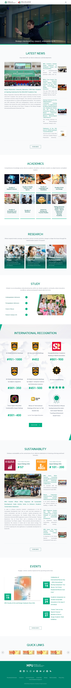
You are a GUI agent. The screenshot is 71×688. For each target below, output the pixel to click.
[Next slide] (68, 652)
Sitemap (45, 677)
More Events (35, 628)
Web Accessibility (53, 677)
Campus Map (39, 677)
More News (35, 146)
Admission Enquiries (30, 677)
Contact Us (21, 677)
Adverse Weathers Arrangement (35, 679)
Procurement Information (12, 677)
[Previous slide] (2, 652)
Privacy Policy (61, 677)
